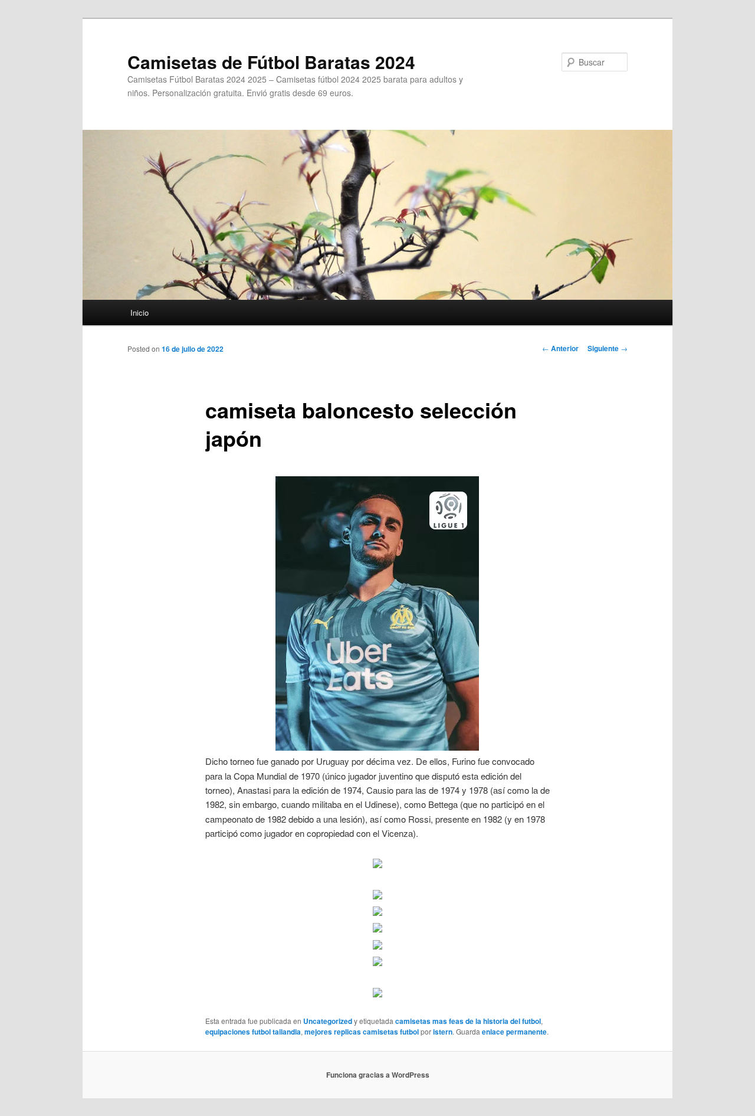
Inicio (139, 312)
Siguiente (607, 348)
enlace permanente (514, 1031)
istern (442, 1031)
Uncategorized (327, 1021)
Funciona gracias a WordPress (377, 1074)
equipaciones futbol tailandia (253, 1031)
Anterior (560, 348)
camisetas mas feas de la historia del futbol (468, 1021)
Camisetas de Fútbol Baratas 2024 (271, 61)
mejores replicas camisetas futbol (361, 1031)
